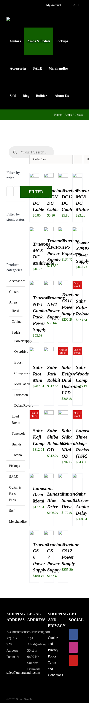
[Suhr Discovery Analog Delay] (77, 476)
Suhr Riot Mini (38, 374)
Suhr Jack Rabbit (53, 374)
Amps (13, 302)
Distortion (21, 395)
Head (15, 311)
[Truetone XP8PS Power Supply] (49, 230)
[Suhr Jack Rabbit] (49, 350)
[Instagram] (73, 647)
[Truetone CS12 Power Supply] (63, 533)
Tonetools (18, 433)
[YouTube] (73, 660)
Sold (12, 510)
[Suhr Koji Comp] (34, 413)
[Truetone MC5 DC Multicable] (34, 230)
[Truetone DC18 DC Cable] (49, 176)
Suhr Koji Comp (38, 437)
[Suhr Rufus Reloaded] (77, 283)
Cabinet (17, 321)
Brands (16, 444)
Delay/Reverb (23, 405)
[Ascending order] (78, 159)
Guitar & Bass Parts (15, 494)
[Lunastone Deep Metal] (34, 476)
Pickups (14, 466)
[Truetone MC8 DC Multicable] (77, 176)
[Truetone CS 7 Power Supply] (49, 533)
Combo (17, 455)
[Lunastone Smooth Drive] (63, 476)
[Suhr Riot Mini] (34, 350)
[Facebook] (73, 634)
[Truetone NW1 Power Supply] (49, 283)
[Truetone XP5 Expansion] (63, 230)
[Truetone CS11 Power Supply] (63, 283)
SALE (13, 476)
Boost (18, 362)
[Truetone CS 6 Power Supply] (34, 533)
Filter (36, 191)
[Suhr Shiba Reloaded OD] (49, 413)
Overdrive (21, 351)
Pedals (16, 332)
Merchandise (18, 521)
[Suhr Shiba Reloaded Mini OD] (63, 413)
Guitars (14, 292)
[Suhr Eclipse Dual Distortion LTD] (63, 350)
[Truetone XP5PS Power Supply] (77, 230)
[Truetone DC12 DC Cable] (63, 176)
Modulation (22, 384)
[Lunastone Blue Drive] (49, 476)
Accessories (17, 281)
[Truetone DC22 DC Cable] (34, 176)
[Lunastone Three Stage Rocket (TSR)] (77, 413)
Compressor (22, 373)
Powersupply (23, 341)
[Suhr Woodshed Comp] (77, 350)
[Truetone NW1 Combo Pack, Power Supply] (34, 283)
